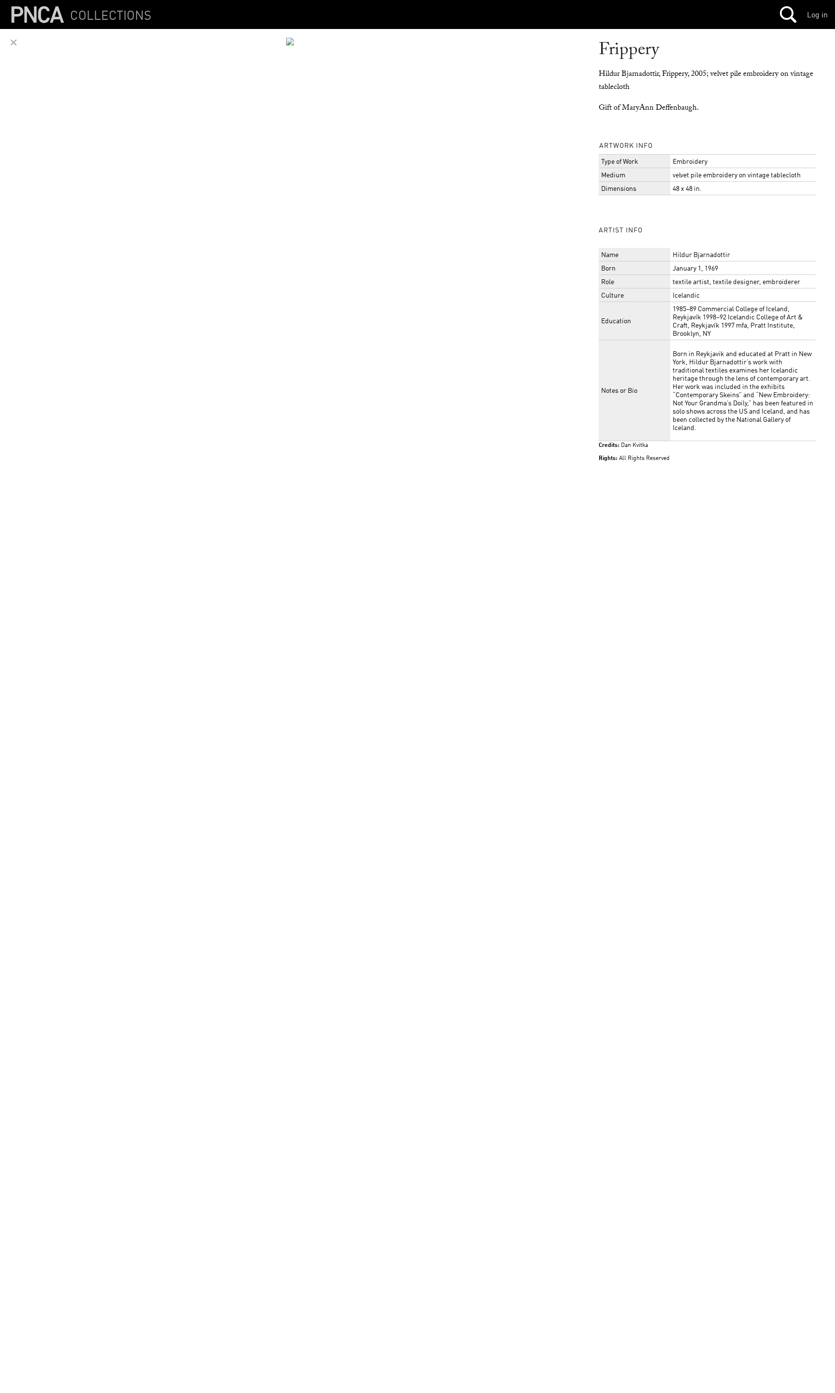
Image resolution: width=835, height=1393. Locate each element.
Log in (817, 14)
